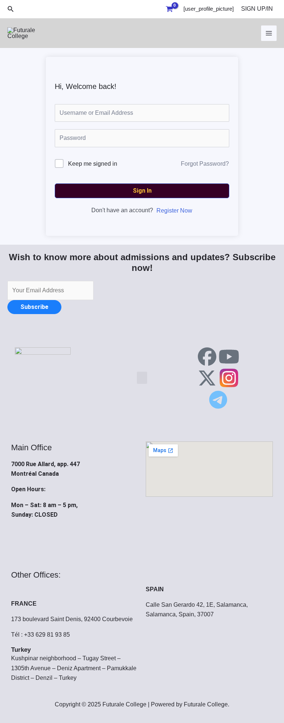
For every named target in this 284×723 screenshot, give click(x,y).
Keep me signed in (92, 164)
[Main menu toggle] (269, 33)
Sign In (142, 190)
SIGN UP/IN (257, 9)
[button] (10, 9)
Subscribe (34, 306)
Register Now (174, 210)
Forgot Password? (205, 164)
